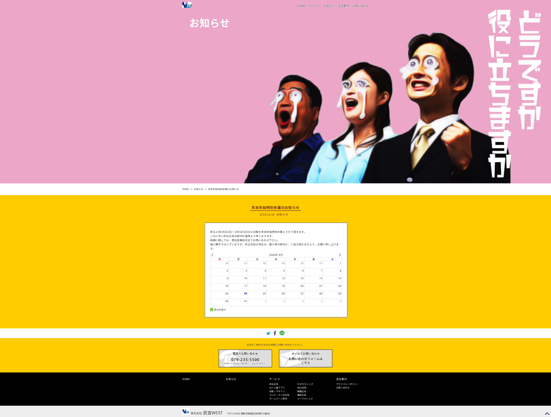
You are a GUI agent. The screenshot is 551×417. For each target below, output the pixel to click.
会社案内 (343, 6)
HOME (301, 6)
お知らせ (329, 6)
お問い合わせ (361, 6)
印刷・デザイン (277, 391)
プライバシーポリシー (347, 383)
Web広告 (302, 387)
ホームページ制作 (278, 398)
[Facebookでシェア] (275, 333)
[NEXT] (339, 255)
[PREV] (213, 255)
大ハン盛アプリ (277, 387)
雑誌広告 (301, 394)
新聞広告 (301, 391)
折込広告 (273, 383)
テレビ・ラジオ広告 (279, 394)
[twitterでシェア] (268, 333)
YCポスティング (305, 383)
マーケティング (305, 398)
